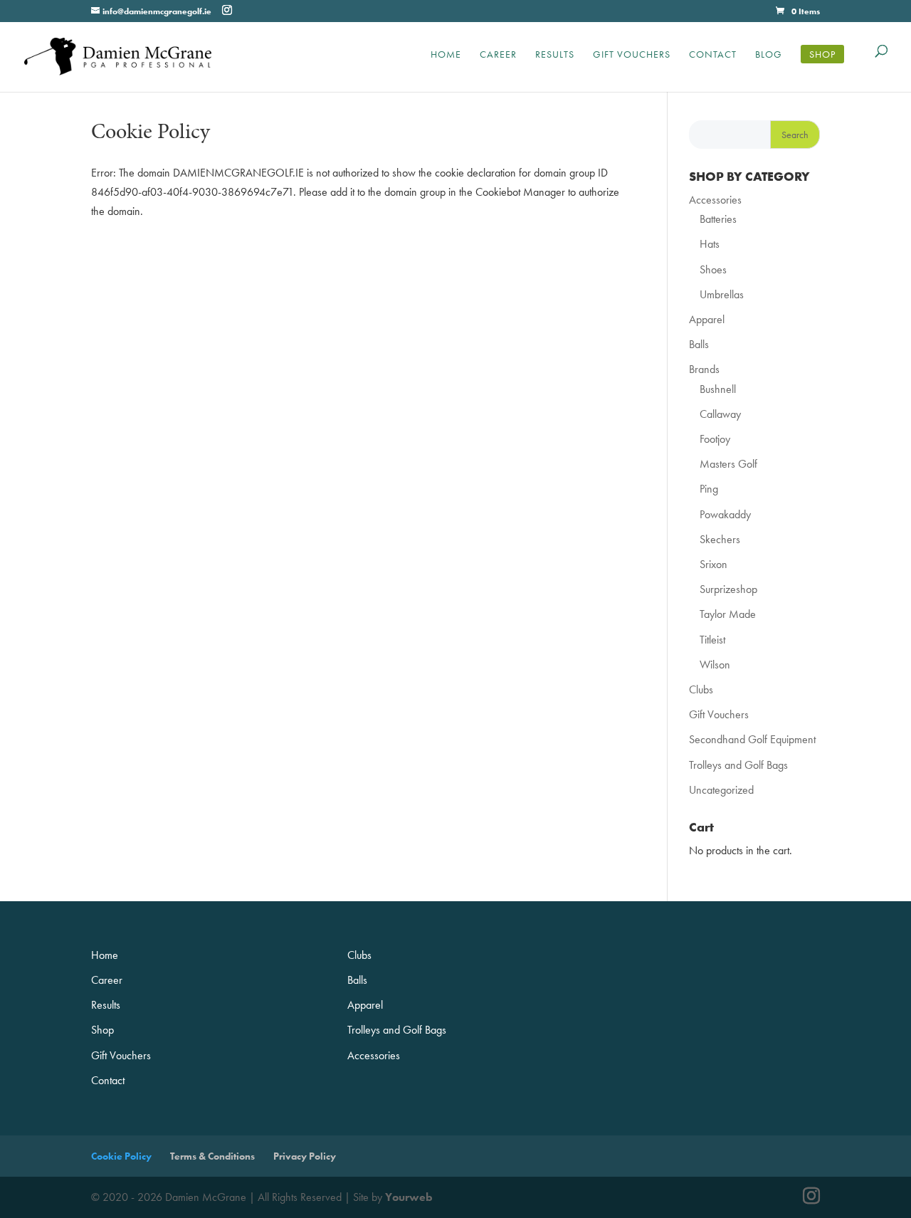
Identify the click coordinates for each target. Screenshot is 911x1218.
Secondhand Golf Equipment (752, 739)
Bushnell (718, 389)
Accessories (715, 199)
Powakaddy (725, 514)
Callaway (720, 413)
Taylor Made (728, 614)
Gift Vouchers (631, 54)
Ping (709, 488)
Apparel (707, 319)
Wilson (715, 664)
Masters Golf (728, 463)
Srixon (713, 564)
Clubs (701, 689)
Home (446, 54)
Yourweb (409, 1197)
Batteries (718, 218)
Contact (713, 54)
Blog (768, 54)
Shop (822, 54)
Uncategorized (721, 789)
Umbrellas (722, 294)
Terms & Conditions (212, 1156)
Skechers (720, 539)
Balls (699, 344)
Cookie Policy (121, 1156)
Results (554, 54)
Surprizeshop (728, 589)
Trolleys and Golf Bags (738, 764)
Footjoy (715, 438)
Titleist (712, 639)
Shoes (713, 269)
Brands (704, 369)
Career (498, 54)
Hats (710, 243)
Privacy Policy (304, 1156)
